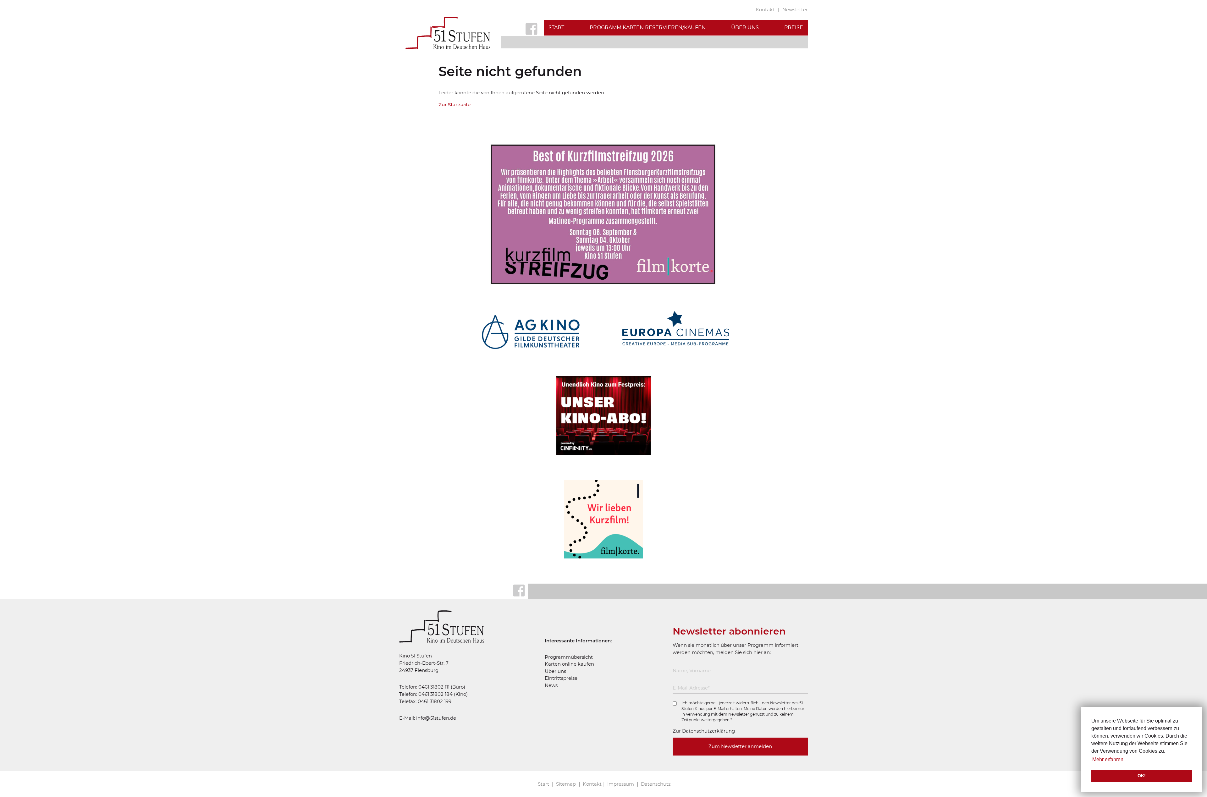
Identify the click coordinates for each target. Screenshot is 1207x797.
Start (556, 27)
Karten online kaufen (569, 664)
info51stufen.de (436, 718)
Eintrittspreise (561, 678)
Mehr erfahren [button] (1107, 759)
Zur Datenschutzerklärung (704, 731)
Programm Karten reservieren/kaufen (648, 27)
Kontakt (766, 10)
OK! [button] (1142, 775)
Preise (793, 27)
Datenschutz (656, 784)
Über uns (745, 27)
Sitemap (566, 784)
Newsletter (795, 10)
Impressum (621, 784)
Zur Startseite (454, 104)
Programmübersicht (569, 657)
